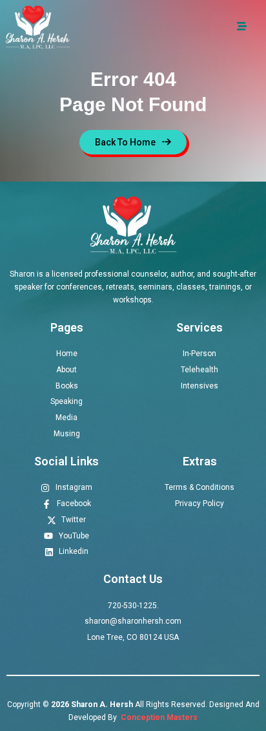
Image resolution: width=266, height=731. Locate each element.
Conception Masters (158, 717)
